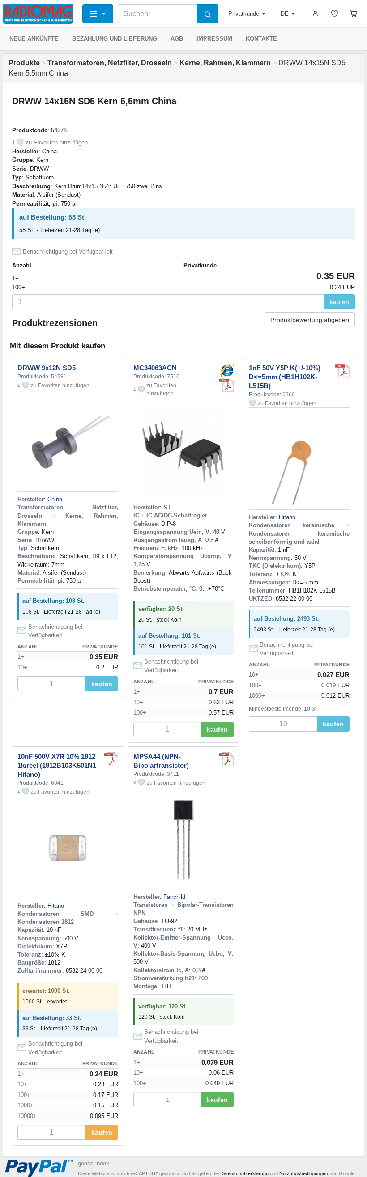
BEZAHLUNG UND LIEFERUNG (114, 38)
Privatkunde (243, 13)
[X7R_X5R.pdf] (111, 759)
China (49, 151)
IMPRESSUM (214, 38)
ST (167, 507)
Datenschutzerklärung (244, 1173)
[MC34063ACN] (226, 371)
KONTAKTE (261, 38)
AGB (177, 38)
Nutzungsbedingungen (303, 1173)
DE (285, 13)
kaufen (339, 301)
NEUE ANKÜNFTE (34, 38)
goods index (93, 1163)
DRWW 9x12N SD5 (46, 368)
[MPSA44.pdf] (226, 759)
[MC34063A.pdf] (226, 385)
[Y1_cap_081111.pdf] (342, 371)
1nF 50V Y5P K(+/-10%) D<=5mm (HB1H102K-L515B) (284, 377)
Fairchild (174, 896)
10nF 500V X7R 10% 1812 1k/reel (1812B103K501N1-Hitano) (57, 765)
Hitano (287, 517)
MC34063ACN (155, 368)
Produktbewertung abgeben (309, 319)
